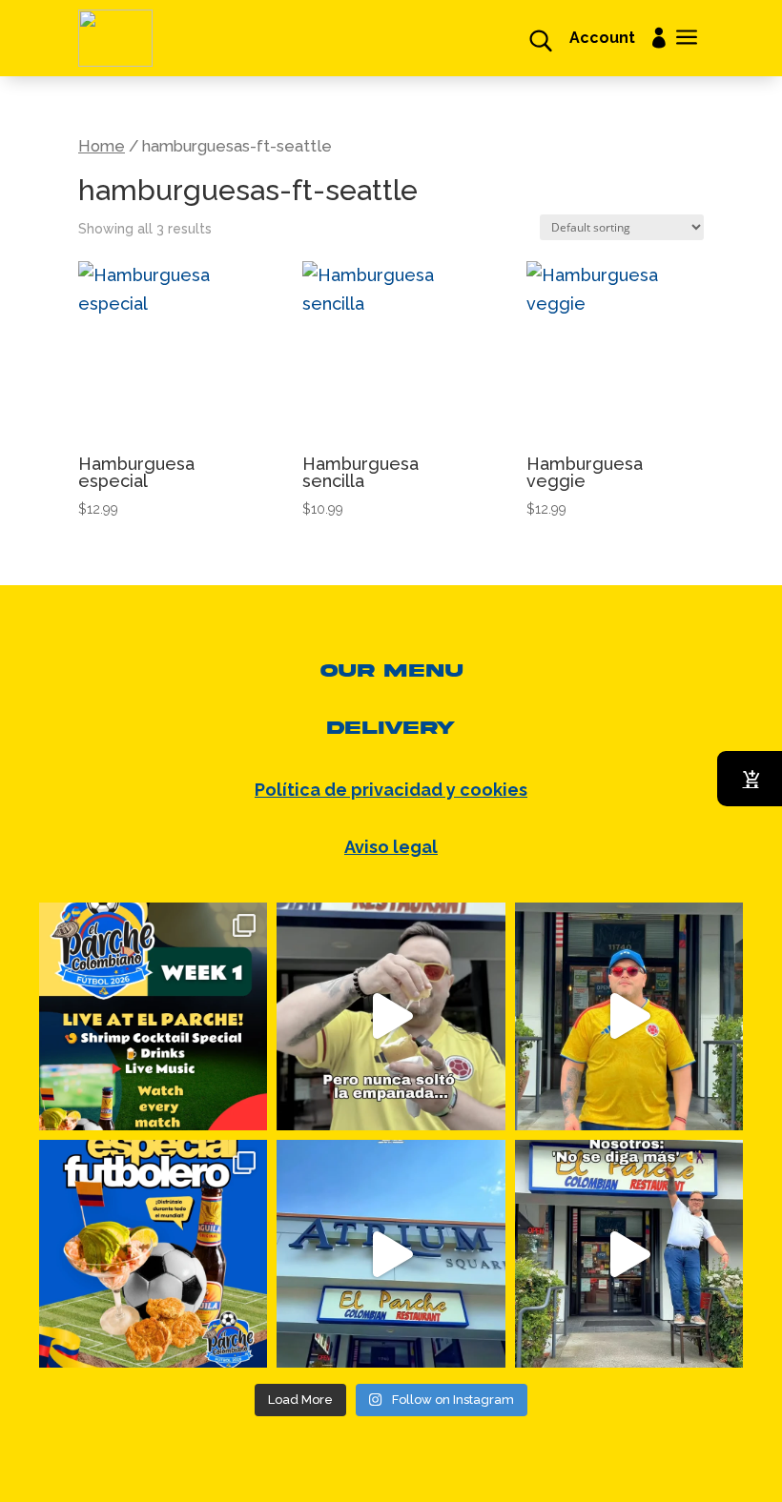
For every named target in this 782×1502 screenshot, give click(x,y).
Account (602, 39)
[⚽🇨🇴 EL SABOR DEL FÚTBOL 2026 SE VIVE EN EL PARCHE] (153, 1254)
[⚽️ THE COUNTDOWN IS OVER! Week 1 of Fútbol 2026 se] (153, 1016)
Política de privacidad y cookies (391, 790)
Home (101, 145)
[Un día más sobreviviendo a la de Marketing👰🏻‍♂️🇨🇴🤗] (390, 1016)
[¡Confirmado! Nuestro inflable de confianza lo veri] (629, 1254)
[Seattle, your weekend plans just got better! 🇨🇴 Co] (390, 1254)
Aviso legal (391, 847)
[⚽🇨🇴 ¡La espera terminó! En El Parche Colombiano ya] (629, 1016)
